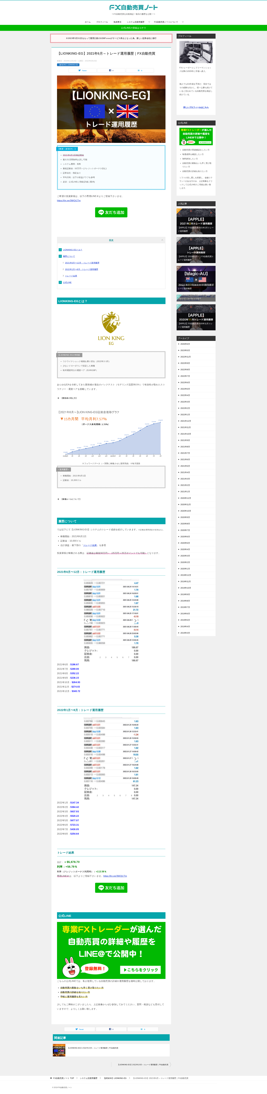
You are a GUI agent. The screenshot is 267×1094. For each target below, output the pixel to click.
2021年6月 (185, 459)
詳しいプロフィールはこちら (196, 107)
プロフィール (102, 22)
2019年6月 (185, 613)
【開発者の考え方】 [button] (69, 398)
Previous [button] (87, 620)
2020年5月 (185, 543)
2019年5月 (185, 620)
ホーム (88, 22)
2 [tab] (100, 657)
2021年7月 (185, 453)
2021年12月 (186, 421)
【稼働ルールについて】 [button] (71, 499)
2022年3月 (185, 402)
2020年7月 (185, 530)
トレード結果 (71, 276)
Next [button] (135, 620)
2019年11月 (186, 581)
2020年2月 (185, 562)
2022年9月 (185, 363)
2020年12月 (186, 498)
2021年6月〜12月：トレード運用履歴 (82, 263)
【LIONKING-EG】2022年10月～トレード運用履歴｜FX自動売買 (92, 1048)
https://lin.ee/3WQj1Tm (69, 200)
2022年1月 (185, 414)
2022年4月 (185, 395)
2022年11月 (186, 357)
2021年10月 (186, 434)
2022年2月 (185, 408)
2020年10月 (186, 511)
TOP (63, 1078)
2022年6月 (185, 382)
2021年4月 (185, 472)
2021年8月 (185, 447)
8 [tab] (131, 795)
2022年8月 (185, 369)
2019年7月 (185, 607)
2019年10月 (186, 588)
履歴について (69, 256)
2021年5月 (185, 466)
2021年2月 (185, 485)
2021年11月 (186, 427)
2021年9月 (185, 440)
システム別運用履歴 (135, 22)
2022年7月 (185, 376)
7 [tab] (128, 657)
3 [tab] (105, 657)
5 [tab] (117, 657)
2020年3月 (185, 556)
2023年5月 (185, 350)
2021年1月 (185, 491)
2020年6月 (185, 536)
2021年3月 (185, 479)
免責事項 (117, 22)
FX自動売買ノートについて (166, 22)
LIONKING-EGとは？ (72, 250)
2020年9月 (185, 517)
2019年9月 (185, 594)
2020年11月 (186, 504)
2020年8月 (185, 524)
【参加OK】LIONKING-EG (68, 65)
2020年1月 (185, 569)
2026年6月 (185, 344)
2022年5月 (185, 389)
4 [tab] (111, 657)
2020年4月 (185, 549)
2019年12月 (186, 575)
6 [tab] (122, 657)
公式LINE (67, 282)
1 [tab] (94, 657)
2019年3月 (185, 633)
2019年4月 (185, 626)
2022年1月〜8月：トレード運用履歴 (81, 269)
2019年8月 (185, 601)
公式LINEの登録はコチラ (133, 28)
